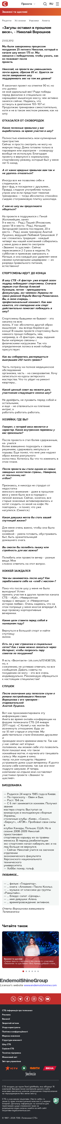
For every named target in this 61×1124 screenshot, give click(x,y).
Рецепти (6, 20)
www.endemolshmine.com (40, 985)
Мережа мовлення (11, 1036)
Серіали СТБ (8, 1048)
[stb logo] (5, 4)
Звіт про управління (11, 1061)
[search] (45, 4)
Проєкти (26, 3)
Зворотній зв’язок (10, 1023)
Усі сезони (20, 20)
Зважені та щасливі (14, 11)
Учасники (34, 20)
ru (51, 3)
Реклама (6, 1015)
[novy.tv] (24, 1068)
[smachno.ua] (30, 1074)
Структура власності (12, 1040)
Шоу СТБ (6, 1044)
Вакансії (6, 1019)
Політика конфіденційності (15, 1032)
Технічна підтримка (11, 1053)
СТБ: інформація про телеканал (17, 1010)
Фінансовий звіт (9, 1057)
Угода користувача (11, 1027)
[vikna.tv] (50, 1068)
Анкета (46, 20)
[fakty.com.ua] (35, 1068)
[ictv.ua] (11, 1068)
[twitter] (13, 998)
